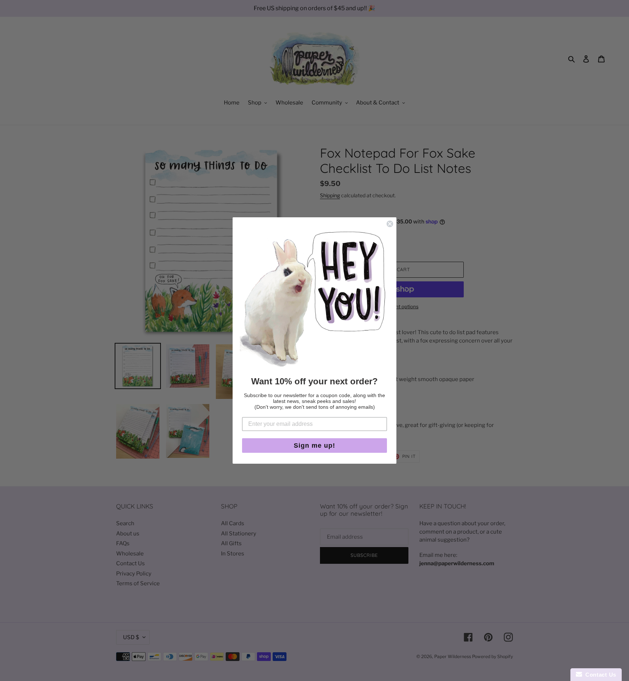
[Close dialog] (389, 223)
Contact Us (599, 675)
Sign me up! (314, 445)
